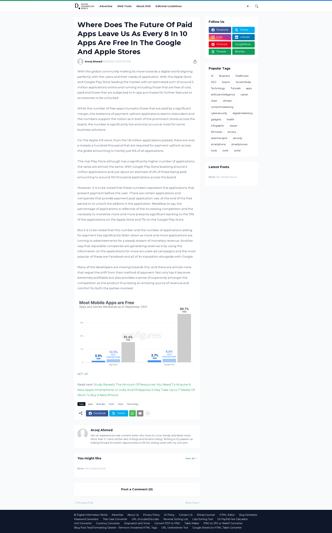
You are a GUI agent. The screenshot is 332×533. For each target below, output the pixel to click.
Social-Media (243, 82)
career (244, 94)
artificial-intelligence (223, 94)
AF (86, 374)
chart (111, 404)
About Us (133, 514)
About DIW (143, 6)
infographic (217, 125)
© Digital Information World (90, 514)
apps (90, 404)
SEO (213, 82)
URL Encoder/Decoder (145, 519)
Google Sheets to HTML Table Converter (217, 527)
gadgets (216, 119)
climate (227, 100)
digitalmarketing (242, 113)
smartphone (218, 144)
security (237, 138)
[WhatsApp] (132, 413)
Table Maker (192, 523)
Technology (132, 404)
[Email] (140, 413)
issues (233, 125)
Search (226, 82)
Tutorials (235, 88)
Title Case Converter (115, 519)
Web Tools (124, 6)
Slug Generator (248, 514)
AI (212, 75)
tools (214, 150)
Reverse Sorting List (175, 519)
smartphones (239, 144)
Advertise (105, 6)
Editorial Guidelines (169, 6)
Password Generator (86, 519)
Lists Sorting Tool (202, 519)
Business (100, 404)
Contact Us (185, 514)
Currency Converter (108, 523)
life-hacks (216, 131)
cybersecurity (219, 113)
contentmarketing (222, 107)
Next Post (192, 502)
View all (189, 458)
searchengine (219, 138)
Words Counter (206, 514)
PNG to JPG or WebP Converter (223, 523)
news (120, 404)
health (230, 119)
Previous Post (84, 502)
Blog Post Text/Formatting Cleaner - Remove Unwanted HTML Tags (115, 527)
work (225, 150)
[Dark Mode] (249, 6)
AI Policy (169, 514)
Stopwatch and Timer (137, 523)
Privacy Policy (151, 514)
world (237, 150)
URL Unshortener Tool (174, 527)
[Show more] (147, 413)
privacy (232, 131)
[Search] (255, 6)
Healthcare (242, 75)
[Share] (194, 61)
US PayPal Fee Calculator (232, 519)
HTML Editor (227, 514)
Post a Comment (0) (137, 489)
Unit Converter (83, 523)
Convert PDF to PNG (167, 523)
